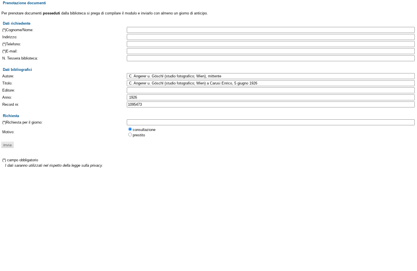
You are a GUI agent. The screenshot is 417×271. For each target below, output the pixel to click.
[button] (7, 145)
